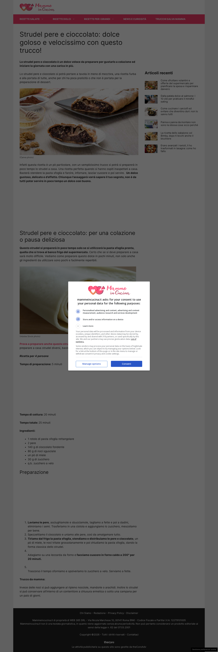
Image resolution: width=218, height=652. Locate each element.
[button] (109, 326)
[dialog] (109, 326)
